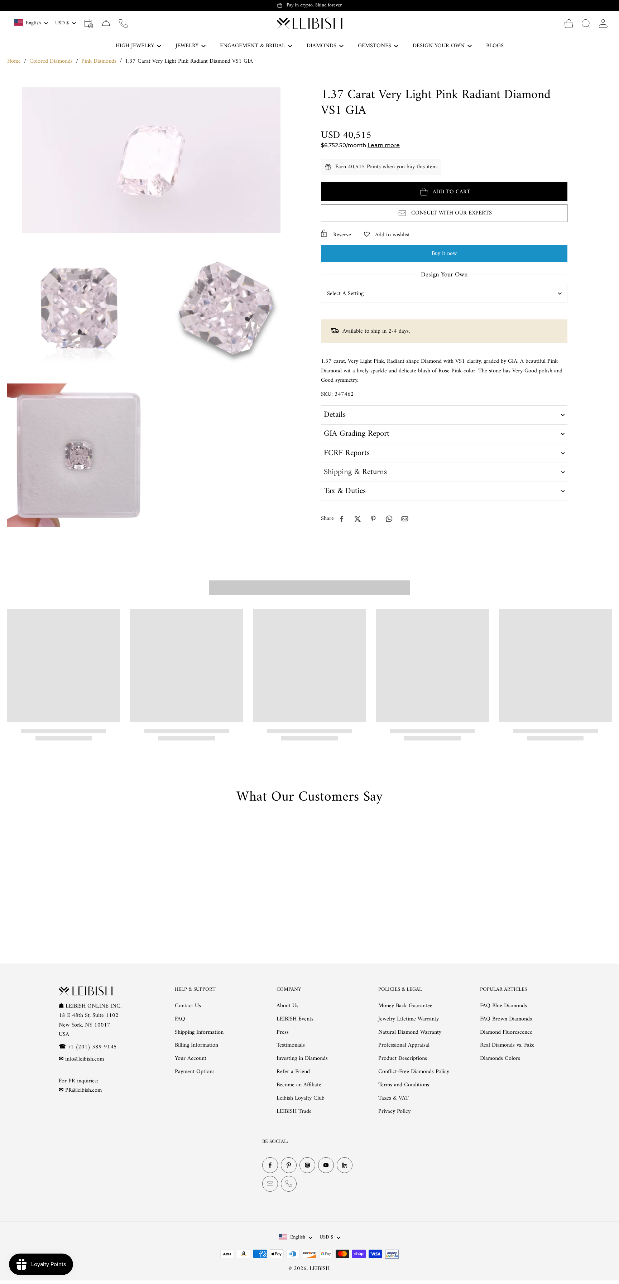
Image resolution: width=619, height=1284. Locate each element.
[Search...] (586, 23)
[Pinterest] (289, 1165)
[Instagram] (307, 1165)
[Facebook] (270, 1165)
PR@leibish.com (83, 1091)
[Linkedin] (344, 1165)
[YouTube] (326, 1165)
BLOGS (495, 46)
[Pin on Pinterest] (373, 519)
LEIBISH (320, 1269)
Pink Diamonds (98, 61)
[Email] (270, 1184)
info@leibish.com (84, 1059)
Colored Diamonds (51, 61)
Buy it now (444, 253)
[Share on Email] (405, 519)
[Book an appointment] (88, 23)
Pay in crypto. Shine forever (314, 5)
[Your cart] (568, 23)
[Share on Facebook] (342, 519)
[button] (444, 191)
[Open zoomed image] (79, 308)
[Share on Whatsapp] (389, 519)
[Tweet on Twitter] (357, 519)
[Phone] (289, 1184)
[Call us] (123, 23)
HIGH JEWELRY (135, 46)
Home (14, 61)
